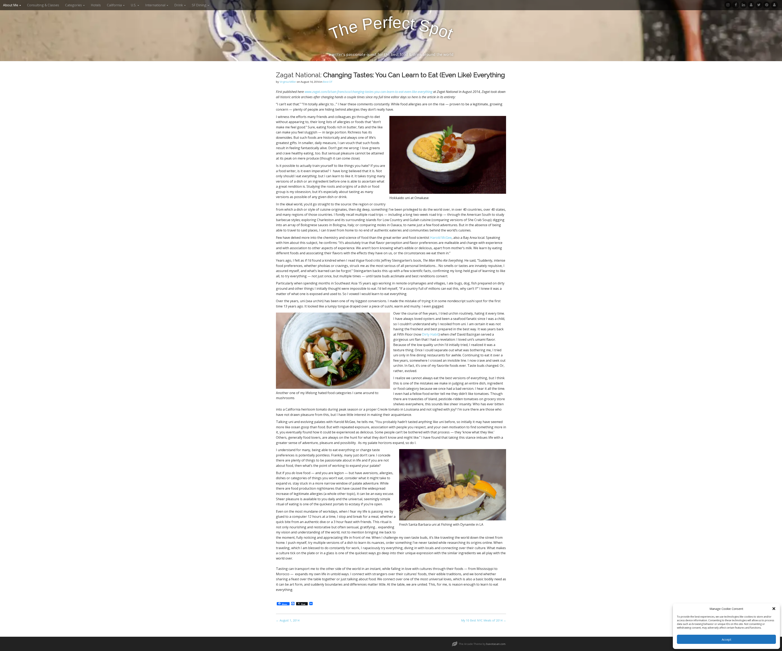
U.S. (134, 5)
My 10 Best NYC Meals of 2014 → (483, 620)
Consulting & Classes (43, 5)
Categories (74, 5)
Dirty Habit (430, 334)
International (155, 5)
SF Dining (199, 5)
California (115, 5)
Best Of (327, 82)
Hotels (96, 5)
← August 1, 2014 (287, 620)
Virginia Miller (288, 82)
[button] (774, 609)
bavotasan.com (495, 644)
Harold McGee (441, 237)
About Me (11, 5)
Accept (726, 639)
